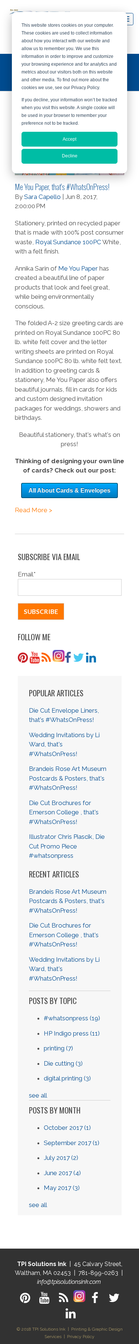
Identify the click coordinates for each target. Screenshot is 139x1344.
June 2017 (62, 1173)
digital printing (67, 1078)
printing (58, 1048)
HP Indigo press (72, 1033)
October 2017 (67, 1127)
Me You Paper (78, 268)
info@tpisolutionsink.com (69, 1281)
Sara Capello (42, 196)
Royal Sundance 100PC (68, 242)
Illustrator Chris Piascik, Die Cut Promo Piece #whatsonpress (67, 846)
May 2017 (62, 1187)
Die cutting (63, 1063)
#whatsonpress (72, 1018)
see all (38, 1095)
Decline (69, 155)
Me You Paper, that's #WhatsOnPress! (62, 186)
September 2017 (71, 1143)
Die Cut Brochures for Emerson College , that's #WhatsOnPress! (64, 812)
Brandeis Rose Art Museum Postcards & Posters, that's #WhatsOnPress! (67, 778)
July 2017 (61, 1157)
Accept (69, 139)
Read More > (33, 510)
